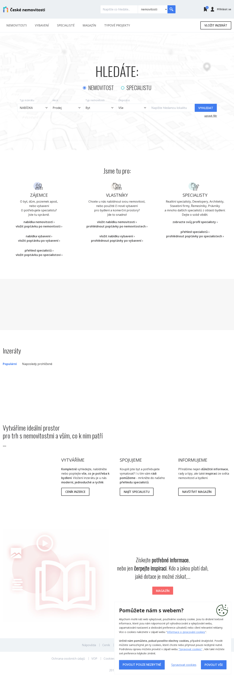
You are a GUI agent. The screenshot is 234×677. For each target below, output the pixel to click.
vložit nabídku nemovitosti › (117, 222)
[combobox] (132, 108)
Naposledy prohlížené (37, 364)
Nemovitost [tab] (101, 87)
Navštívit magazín (197, 492)
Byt (88, 108)
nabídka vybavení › (39, 236)
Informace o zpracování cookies (186, 632)
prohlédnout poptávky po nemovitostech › (116, 226)
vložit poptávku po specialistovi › (39, 255)
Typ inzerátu (27, 100)
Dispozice (124, 100)
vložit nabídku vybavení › (117, 236)
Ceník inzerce (75, 492)
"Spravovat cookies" (190, 649)
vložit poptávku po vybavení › (39, 241)
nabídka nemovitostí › (39, 222)
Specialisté (66, 25)
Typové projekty (117, 25)
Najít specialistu (137, 492)
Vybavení (42, 25)
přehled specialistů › (39, 250)
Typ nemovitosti (95, 100)
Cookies (109, 658)
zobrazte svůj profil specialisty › (195, 222)
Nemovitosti (16, 25)
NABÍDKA (26, 108)
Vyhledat (205, 108)
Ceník (106, 645)
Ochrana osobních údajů (68, 658)
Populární (10, 364)
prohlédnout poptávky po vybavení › (117, 241)
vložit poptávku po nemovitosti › (39, 226)
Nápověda (89, 645)
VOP (94, 658)
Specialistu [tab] (139, 87)
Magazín (89, 25)
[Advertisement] (117, 304)
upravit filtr (210, 115)
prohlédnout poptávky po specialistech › (195, 236)
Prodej (57, 108)
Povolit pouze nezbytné (142, 665)
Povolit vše (214, 665)
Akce (55, 100)
